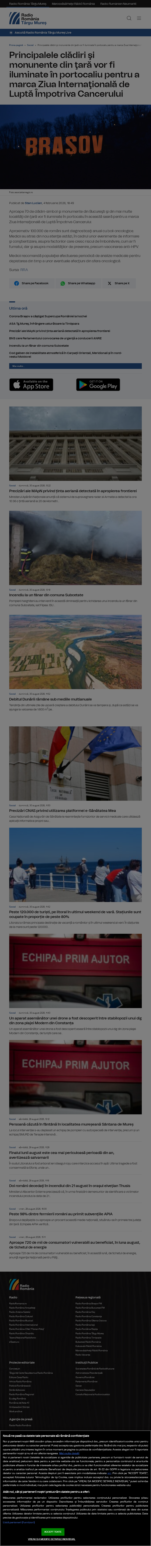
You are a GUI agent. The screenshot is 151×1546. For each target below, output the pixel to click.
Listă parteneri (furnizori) (19, 1522)
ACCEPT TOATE (53, 1532)
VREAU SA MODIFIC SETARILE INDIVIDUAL (52, 1539)
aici (109, 1473)
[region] (75, 1488)
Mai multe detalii (69, 1453)
